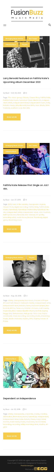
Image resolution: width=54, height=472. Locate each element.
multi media (44, 308)
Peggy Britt (7, 313)
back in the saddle (20, 204)
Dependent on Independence (19, 398)
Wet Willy (26, 108)
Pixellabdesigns (27, 465)
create (36, 414)
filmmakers (17, 416)
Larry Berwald (20, 105)
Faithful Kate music (10, 100)
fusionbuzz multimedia (27, 209)
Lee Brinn (31, 105)
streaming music (15, 220)
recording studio (33, 316)
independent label (20, 102)
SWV (31, 318)
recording (22, 316)
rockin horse (22, 217)
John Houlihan (44, 212)
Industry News (9, 105)
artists (10, 300)
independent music (37, 102)
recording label (31, 424)
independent (43, 416)
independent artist (14, 212)
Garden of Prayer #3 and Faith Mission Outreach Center (25, 301)
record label (40, 422)
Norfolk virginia (41, 311)
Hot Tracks (33, 39)
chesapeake (19, 300)
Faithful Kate (45, 97)
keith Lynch (7, 215)
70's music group (15, 97)
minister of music (31, 308)
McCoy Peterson (16, 308)
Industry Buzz (11, 44)
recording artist (9, 217)
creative (43, 414)
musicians (7, 311)
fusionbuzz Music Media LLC (30, 100)
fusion (25, 416)
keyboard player (38, 305)
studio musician (15, 318)
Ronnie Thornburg (35, 217)
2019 (10, 204)
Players (24, 44)
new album (40, 105)
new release (30, 215)
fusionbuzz (13, 209)
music (22, 422)
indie (48, 102)
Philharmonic (18, 313)
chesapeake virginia (36, 204)
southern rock (16, 108)
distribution (7, 416)
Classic (26, 97)
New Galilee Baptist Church (23, 311)
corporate (29, 414)
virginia (36, 318)
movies (6, 422)
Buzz (7, 93)
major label (41, 419)
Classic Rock (34, 97)
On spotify (40, 215)
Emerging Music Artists (14, 39)
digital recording (21, 207)
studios (25, 318)
